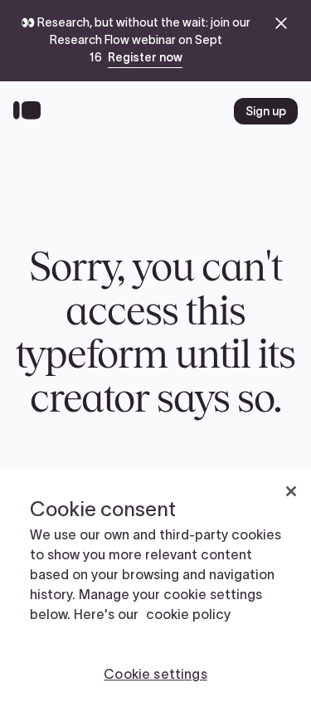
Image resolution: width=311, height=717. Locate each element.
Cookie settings (155, 673)
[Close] (291, 491)
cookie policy (188, 614)
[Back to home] (31, 111)
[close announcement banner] (281, 23)
